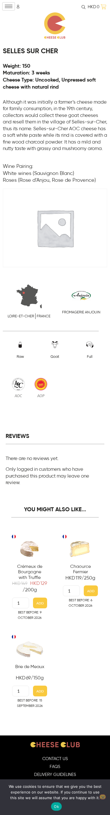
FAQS (55, 767)
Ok (56, 806)
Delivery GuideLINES (55, 775)
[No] (103, 796)
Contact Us (55, 759)
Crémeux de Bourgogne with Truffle (29, 571)
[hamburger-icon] (8, 6)
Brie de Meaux (29, 666)
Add (40, 603)
